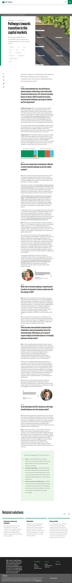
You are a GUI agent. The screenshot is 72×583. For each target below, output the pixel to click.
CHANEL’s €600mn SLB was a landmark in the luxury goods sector (36, 196)
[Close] (69, 578)
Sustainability (18, 52)
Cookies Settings (53, 578)
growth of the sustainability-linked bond (35, 116)
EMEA (35, 564)
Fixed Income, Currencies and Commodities (10, 522)
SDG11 (24, 47)
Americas (36, 565)
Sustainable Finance (48, 565)
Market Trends (11, 20)
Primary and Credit (13, 58)
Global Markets (21, 55)
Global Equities (30, 521)
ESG (18, 47)
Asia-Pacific (36, 566)
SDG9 (10, 52)
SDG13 (17, 49)
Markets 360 (47, 566)
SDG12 (10, 49)
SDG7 (23, 49)
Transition (11, 55)
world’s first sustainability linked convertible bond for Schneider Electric (36, 260)
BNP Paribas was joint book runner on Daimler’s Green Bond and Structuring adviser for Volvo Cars (36, 218)
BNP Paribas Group (37, 568)
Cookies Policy (38, 580)
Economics (11, 47)
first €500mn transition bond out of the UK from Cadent (37, 185)
